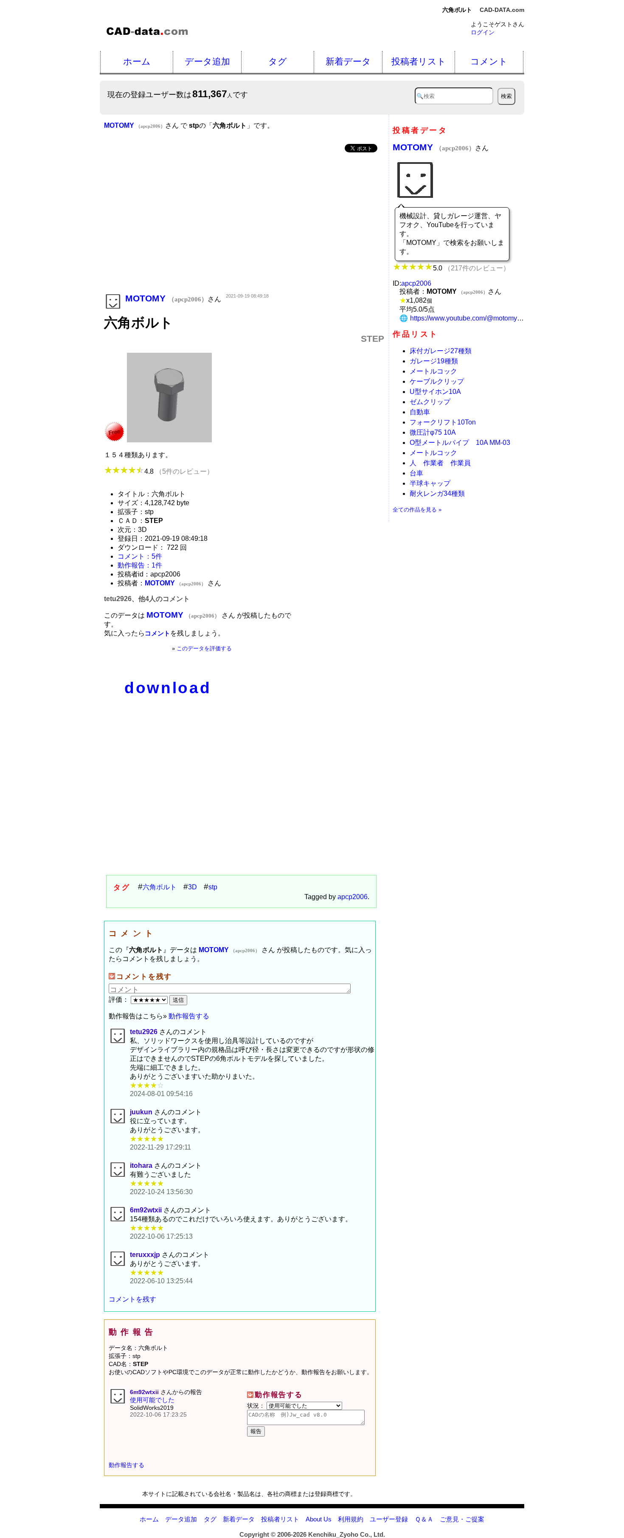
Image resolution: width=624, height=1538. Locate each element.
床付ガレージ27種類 (441, 350)
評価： (120, 999)
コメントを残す (132, 1299)
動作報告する (189, 1016)
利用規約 (350, 1519)
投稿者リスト (418, 61)
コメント (489, 61)
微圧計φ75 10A (433, 432)
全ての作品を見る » (417, 509)
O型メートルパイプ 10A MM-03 (460, 442)
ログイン (483, 32)
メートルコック (433, 371)
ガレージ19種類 (434, 361)
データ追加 (207, 61)
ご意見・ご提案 (462, 1519)
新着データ (348, 61)
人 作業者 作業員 (440, 463)
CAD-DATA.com (502, 9)
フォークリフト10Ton (443, 422)
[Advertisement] (244, 223)
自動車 (420, 412)
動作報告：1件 (140, 565)
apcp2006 (352, 896)
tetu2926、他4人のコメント (147, 598)
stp (212, 887)
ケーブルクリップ (437, 381)
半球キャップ (430, 483)
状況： (257, 1405)
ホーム (137, 61)
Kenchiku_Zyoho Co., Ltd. (346, 1534)
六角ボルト (160, 887)
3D (192, 887)
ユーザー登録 (389, 1519)
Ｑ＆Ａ (424, 1519)
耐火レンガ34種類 (437, 493)
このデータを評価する (204, 648)
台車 (416, 473)
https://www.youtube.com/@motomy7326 (471, 318)
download (167, 688)
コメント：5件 (140, 556)
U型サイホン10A (435, 391)
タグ (277, 61)
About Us (319, 1519)
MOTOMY (434, 147)
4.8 (179, 471)
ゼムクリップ (430, 401)
